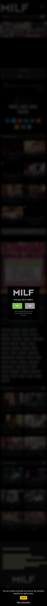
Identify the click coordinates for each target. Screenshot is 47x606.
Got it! (23, 598)
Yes (17, 306)
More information (23, 602)
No (30, 306)
